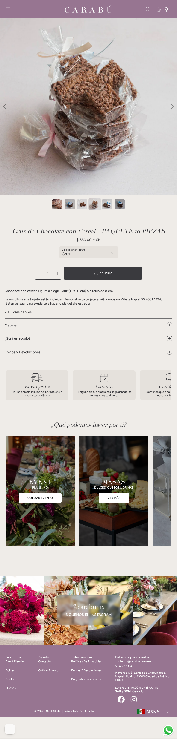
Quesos (11, 688)
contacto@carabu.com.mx (133, 661)
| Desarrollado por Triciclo (78, 711)
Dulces (10, 670)
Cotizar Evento (48, 670)
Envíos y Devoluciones (86, 670)
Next (172, 107)
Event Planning (16, 661)
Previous (5, 107)
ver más (113, 498)
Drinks (10, 679)
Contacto (44, 661)
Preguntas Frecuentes (86, 679)
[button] (8, 9)
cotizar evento (40, 498)
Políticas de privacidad (86, 661)
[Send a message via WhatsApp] (168, 730)
